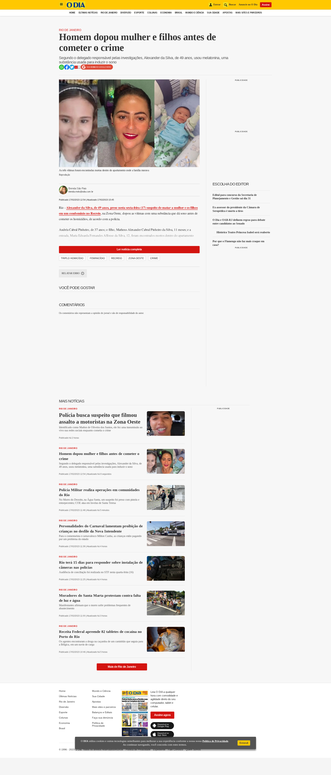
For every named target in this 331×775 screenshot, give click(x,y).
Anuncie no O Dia (248, 4)
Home (72, 12)
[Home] (75, 7)
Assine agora (162, 715)
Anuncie (118, 749)
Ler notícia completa (129, 249)
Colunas (152, 12)
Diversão (125, 12)
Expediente (159, 749)
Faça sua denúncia (102, 717)
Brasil (178, 12)
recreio (116, 258)
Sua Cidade (213, 12)
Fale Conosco (175, 749)
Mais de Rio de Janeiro (122, 666)
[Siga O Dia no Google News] (97, 68)
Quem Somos (193, 749)
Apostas (227, 12)
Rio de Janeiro (109, 12)
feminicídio (97, 258)
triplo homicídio (72, 258)
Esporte (139, 12)
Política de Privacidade (98, 724)
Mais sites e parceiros (248, 12)
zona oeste (136, 258)
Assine (266, 4)
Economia (166, 12)
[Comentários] (79, 67)
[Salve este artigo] (76, 67)
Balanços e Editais (102, 712)
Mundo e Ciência (194, 12)
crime (154, 258)
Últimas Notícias (88, 12)
